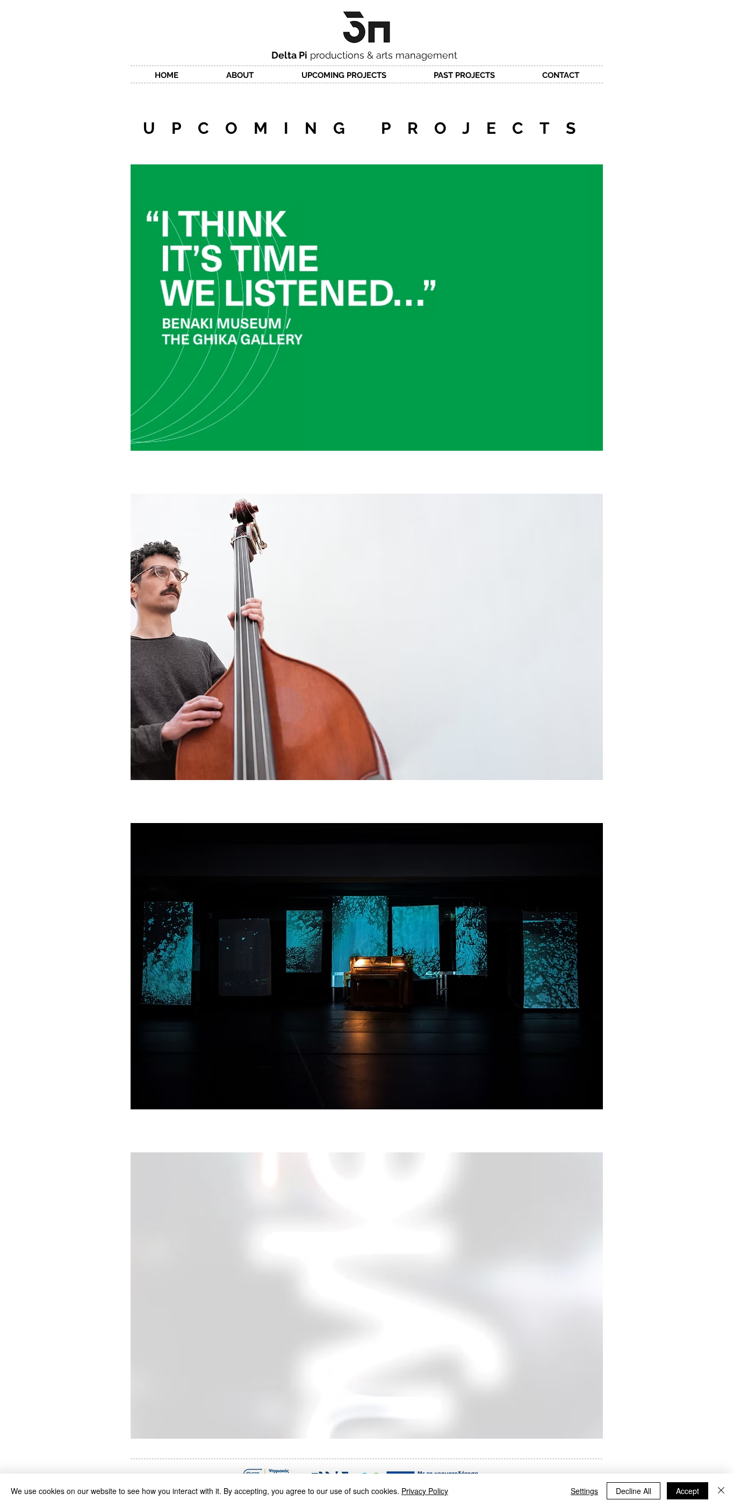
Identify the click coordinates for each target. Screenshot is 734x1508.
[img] (367, 307)
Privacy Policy (424, 1490)
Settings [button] (584, 1490)
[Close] (721, 1490)
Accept (687, 1490)
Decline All (633, 1490)
